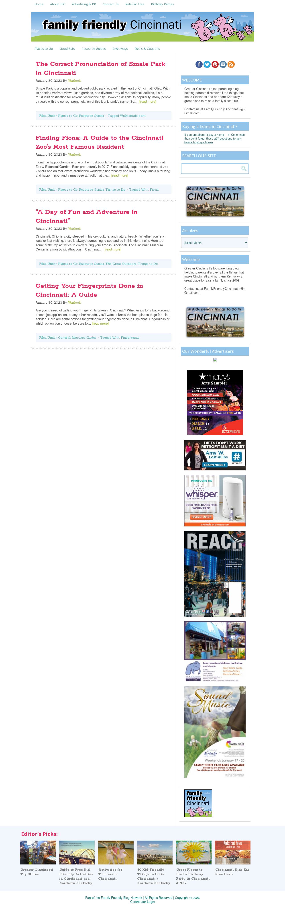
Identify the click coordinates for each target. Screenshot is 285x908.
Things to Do (115, 190)
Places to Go (68, 116)
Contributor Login (142, 901)
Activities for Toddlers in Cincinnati (110, 874)
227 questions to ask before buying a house (212, 140)
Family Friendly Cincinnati (142, 28)
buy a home (216, 134)
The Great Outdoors (120, 264)
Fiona (154, 190)
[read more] (147, 101)
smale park (137, 116)
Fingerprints (130, 338)
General (64, 338)
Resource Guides (91, 116)
